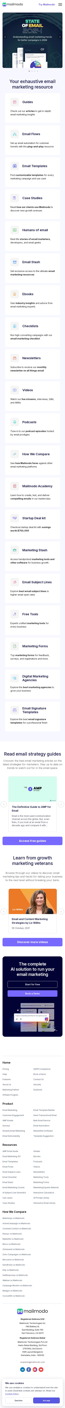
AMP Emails (8, 1120)
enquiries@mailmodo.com (32, 1362)
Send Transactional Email (45, 1115)
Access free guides (32, 840)
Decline (18, 1400)
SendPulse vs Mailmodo (14, 1265)
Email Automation (41, 1125)
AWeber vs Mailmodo (12, 1280)
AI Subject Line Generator (14, 1192)
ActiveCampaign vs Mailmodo (16, 1223)
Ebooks (37, 1156)
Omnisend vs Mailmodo (14, 1249)
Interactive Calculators (43, 1192)
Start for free (32, 984)
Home (6, 1062)
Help (5, 1074)
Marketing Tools (41, 1177)
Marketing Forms (41, 1182)
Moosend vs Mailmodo (13, 1259)
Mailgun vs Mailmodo (12, 1291)
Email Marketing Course (13, 1187)
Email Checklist (10, 1177)
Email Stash (8, 1182)
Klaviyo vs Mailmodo (12, 1234)
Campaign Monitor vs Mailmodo (17, 1285)
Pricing (6, 1069)
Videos (36, 1167)
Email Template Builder (44, 1110)
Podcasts (37, 1161)
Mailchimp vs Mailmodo (13, 1218)
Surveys (6, 1125)
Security (37, 1084)
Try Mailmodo (46, 4)
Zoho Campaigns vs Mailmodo (17, 1254)
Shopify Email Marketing (14, 1131)
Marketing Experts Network (46, 1187)
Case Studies (9, 1203)
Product (8, 1103)
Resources (10, 1144)
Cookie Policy (11, 1393)
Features (7, 1079)
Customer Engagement (13, 1115)
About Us (7, 1084)
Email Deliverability (11, 1136)
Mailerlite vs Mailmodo (13, 1239)
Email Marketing (10, 1110)
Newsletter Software (43, 1131)
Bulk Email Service (41, 1120)
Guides (36, 1151)
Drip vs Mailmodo (11, 1270)
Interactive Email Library (44, 1203)
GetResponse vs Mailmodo (15, 1275)
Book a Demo (32, 993)
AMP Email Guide (10, 1151)
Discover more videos (32, 942)
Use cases (7, 1198)
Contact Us (38, 1079)
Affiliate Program (10, 1095)
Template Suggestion (43, 1136)
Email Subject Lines (12, 1172)
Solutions (37, 1090)
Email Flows (8, 1167)
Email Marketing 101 (12, 1156)
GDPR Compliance (41, 1069)
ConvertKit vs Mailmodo (14, 1296)
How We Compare (14, 1211)
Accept (46, 1400)
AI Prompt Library (41, 1198)
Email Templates (10, 1161)
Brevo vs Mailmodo (12, 1244)
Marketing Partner (11, 1090)
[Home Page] (13, 4)
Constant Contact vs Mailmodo (17, 1228)
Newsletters (39, 1172)
